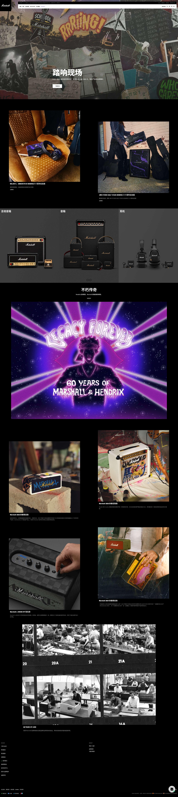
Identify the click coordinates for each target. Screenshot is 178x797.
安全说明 (3, 789)
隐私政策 (12, 789)
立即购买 (12, 189)
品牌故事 (91, 749)
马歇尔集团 (92, 751)
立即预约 (101, 200)
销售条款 (7, 789)
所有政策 (21, 789)
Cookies (17, 789)
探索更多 (89, 298)
